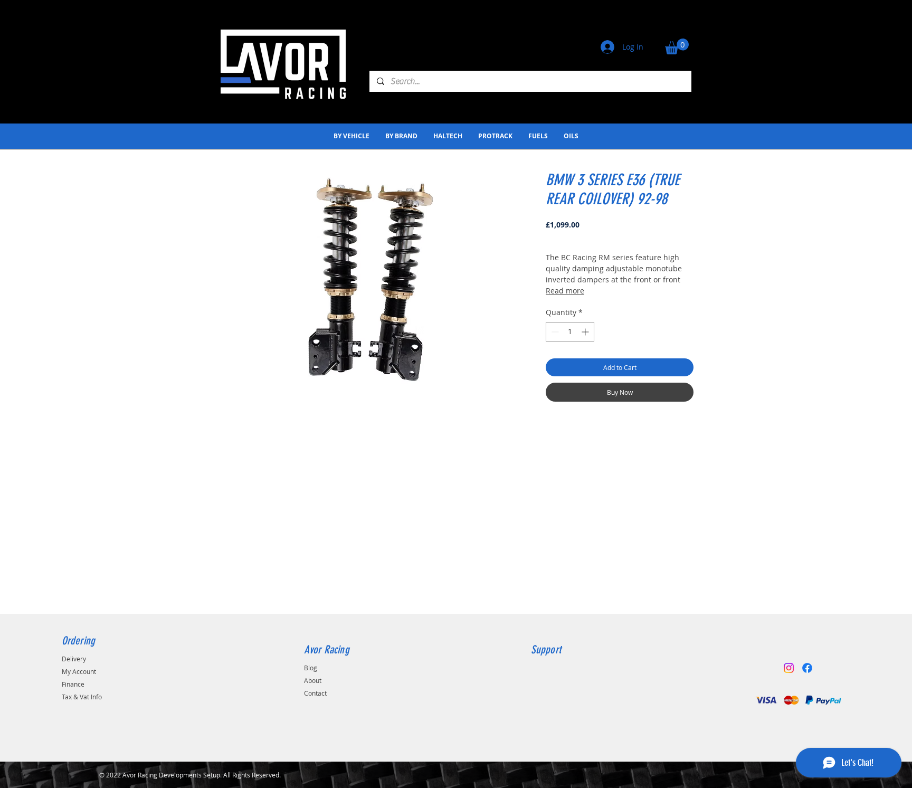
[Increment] (586, 331)
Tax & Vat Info (82, 696)
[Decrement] (553, 331)
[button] (677, 46)
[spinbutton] (570, 331)
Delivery (74, 658)
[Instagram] (788, 668)
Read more (565, 291)
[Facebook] (807, 668)
